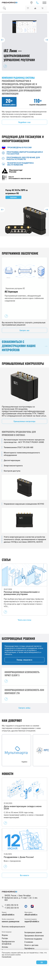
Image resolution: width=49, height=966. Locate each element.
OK (42, 962)
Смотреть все (24, 330)
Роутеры (5, 938)
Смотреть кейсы (24, 707)
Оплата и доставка (31, 945)
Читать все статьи (24, 619)
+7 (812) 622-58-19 (12, 907)
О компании (28, 942)
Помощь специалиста (24, 659)
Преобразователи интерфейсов (8, 942)
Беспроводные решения (33, 932)
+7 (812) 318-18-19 (11, 905)
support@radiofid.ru (31, 921)
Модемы (5, 935)
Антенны (5, 947)
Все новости (24, 875)
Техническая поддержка (33, 939)
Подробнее (6, 957)
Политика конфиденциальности (13, 926)
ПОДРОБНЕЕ (13, 197)
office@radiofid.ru (30, 914)
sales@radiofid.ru (8, 914)
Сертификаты (29, 948)
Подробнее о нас (24, 122)
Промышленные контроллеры (24, 421)
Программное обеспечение (34, 935)
